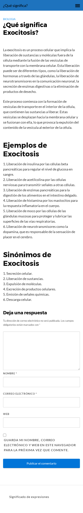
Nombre (10, 373)
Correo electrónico (20, 393)
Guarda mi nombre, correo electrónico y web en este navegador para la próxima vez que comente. (40, 445)
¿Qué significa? (15, 5)
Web (6, 413)
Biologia (9, 19)
